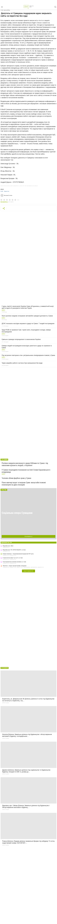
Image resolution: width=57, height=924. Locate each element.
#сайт (2, 191)
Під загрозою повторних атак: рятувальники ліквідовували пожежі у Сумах (28, 355)
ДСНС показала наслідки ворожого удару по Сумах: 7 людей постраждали (28, 323)
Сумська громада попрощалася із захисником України (21, 339)
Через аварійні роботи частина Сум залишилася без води (22, 363)
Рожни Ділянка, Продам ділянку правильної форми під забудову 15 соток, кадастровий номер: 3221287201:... (28, 842)
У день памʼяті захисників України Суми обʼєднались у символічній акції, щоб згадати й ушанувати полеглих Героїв (28, 307)
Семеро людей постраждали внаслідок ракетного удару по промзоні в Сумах (27, 347)
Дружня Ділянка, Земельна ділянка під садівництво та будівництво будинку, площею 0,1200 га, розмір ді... (26, 771)
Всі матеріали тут (28, 536)
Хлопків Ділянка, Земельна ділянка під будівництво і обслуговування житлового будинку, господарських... (27, 735)
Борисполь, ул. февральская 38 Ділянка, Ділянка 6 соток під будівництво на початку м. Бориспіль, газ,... (28, 700)
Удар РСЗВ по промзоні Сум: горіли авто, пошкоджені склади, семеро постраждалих (26, 331)
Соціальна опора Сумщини (17, 513)
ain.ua (2, 189)
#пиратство (6, 191)
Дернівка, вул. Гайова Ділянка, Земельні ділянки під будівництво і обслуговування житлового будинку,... (26, 806)
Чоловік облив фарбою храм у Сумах (16, 478)
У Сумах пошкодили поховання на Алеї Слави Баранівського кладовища (26, 471)
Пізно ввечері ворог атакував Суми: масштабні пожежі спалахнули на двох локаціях (24, 483)
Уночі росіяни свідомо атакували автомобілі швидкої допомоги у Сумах (27, 316)
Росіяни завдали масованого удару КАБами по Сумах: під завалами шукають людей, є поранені (25, 464)
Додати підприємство (28, 571)
